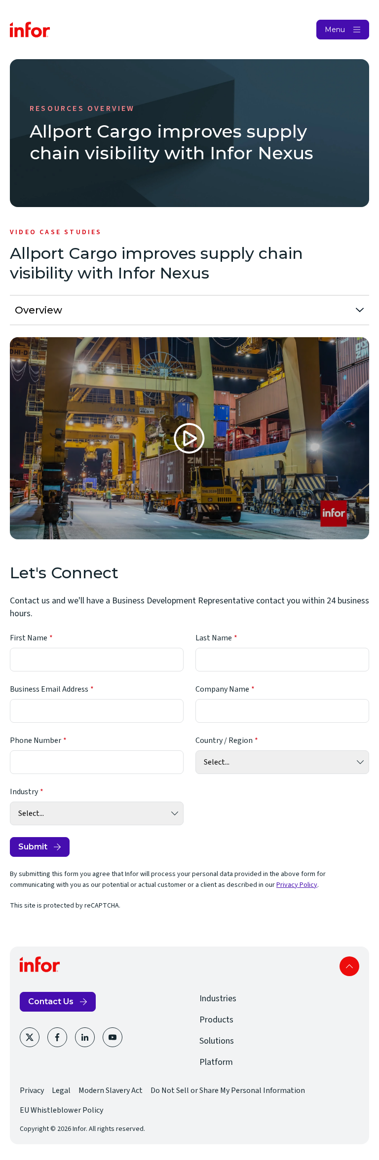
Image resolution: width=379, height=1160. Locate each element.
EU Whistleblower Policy (61, 1110)
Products (216, 1020)
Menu (335, 29)
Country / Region (224, 740)
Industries (217, 998)
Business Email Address (49, 689)
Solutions (216, 1041)
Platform (216, 1062)
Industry (24, 791)
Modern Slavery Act (110, 1090)
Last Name (213, 638)
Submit (32, 846)
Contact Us (51, 1001)
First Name (28, 638)
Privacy (32, 1090)
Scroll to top (349, 966)
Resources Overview (82, 108)
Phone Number (35, 740)
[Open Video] (189, 438)
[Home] (30, 29)
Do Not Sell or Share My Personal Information (228, 1090)
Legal (61, 1090)
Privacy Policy (296, 885)
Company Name (222, 689)
